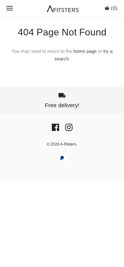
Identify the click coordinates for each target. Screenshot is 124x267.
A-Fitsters (68, 144)
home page (85, 51)
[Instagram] (68, 127)
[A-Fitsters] (62, 8)
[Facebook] (55, 127)
